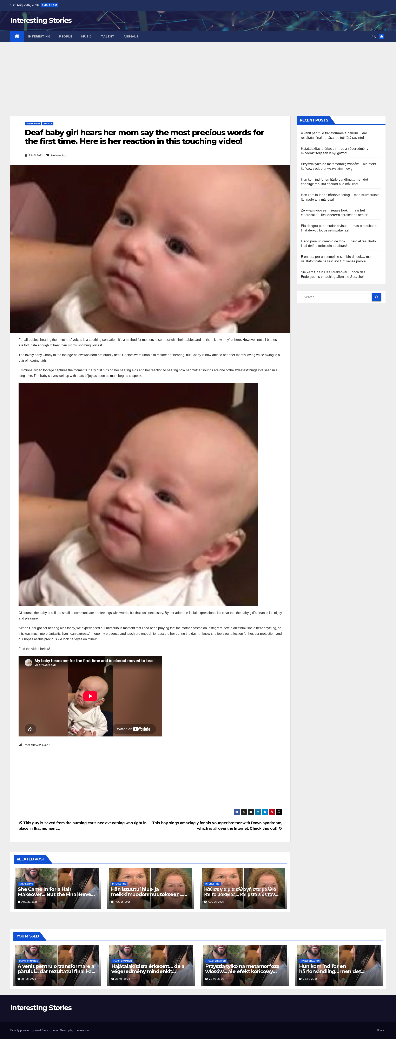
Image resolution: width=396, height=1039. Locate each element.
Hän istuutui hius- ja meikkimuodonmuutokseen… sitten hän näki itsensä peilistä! (148, 894)
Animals (131, 36)
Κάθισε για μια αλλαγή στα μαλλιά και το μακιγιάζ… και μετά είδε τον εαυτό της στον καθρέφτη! (240, 894)
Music (86, 36)
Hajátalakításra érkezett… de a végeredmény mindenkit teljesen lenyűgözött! (147, 971)
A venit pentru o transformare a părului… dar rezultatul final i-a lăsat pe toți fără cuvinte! (56, 971)
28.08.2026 (28, 978)
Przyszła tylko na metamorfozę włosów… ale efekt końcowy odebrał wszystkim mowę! (242, 971)
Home (380, 1030)
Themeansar (81, 1030)
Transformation (28, 961)
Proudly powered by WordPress (29, 1030)
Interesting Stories (41, 20)
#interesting (58, 155)
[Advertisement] (198, 73)
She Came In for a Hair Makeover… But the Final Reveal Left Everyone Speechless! (56, 894)
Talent (107, 36)
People (65, 36)
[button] (374, 36)
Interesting (39, 36)
